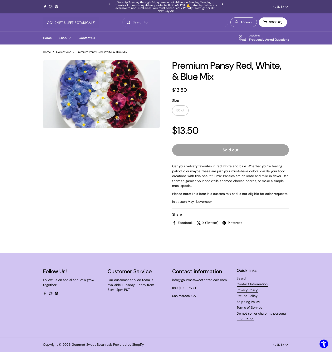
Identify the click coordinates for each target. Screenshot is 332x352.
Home (47, 52)
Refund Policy (247, 296)
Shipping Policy (248, 302)
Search (242, 278)
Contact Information (252, 284)
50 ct (180, 110)
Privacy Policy (247, 290)
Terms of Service (249, 307)
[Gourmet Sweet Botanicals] (71, 22)
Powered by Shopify (128, 344)
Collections (63, 52)
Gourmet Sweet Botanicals (92, 344)
